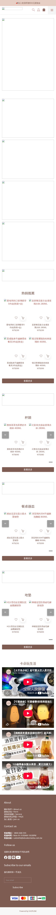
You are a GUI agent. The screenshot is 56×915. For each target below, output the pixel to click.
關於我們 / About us (13, 809)
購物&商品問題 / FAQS (13, 816)
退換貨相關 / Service (13, 814)
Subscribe (18, 887)
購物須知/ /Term (11, 811)
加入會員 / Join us (12, 819)
